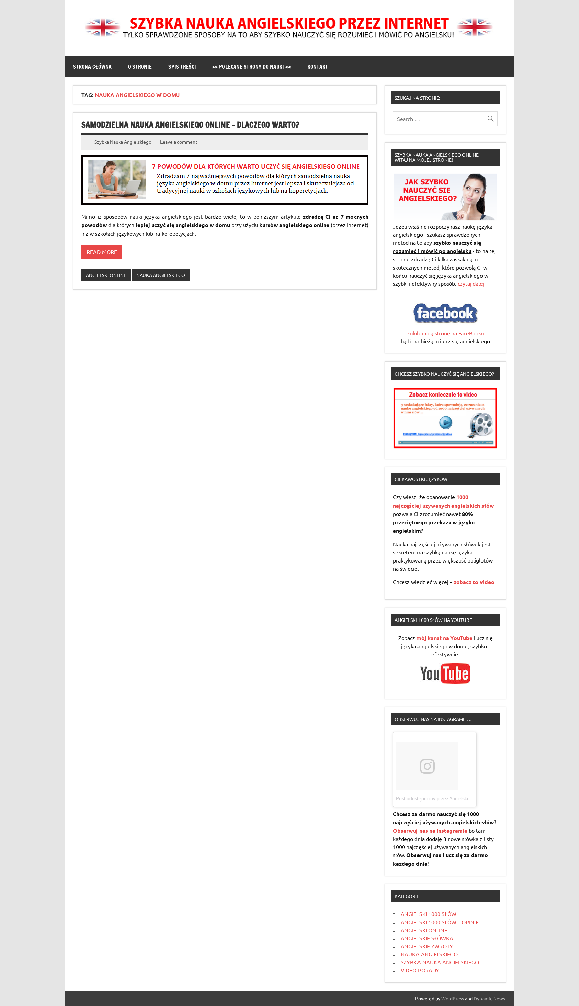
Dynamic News (489, 998)
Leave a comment (178, 142)
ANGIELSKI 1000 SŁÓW (428, 913)
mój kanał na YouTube (444, 637)
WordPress (452, 998)
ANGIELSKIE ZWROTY (427, 946)
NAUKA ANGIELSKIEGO (160, 275)
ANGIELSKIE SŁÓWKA (427, 938)
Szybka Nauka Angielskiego (122, 142)
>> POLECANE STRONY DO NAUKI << (251, 66)
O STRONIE (140, 66)
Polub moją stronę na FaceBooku (445, 333)
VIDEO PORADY (420, 970)
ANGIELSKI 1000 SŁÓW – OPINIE (440, 922)
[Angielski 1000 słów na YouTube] (445, 681)
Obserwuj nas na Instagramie (430, 830)
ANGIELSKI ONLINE (106, 275)
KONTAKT (317, 66)
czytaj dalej (471, 283)
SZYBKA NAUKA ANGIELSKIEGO (440, 962)
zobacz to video (474, 581)
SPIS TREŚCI (182, 66)
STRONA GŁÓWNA (92, 66)
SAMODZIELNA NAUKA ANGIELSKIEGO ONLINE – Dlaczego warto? (190, 124)
